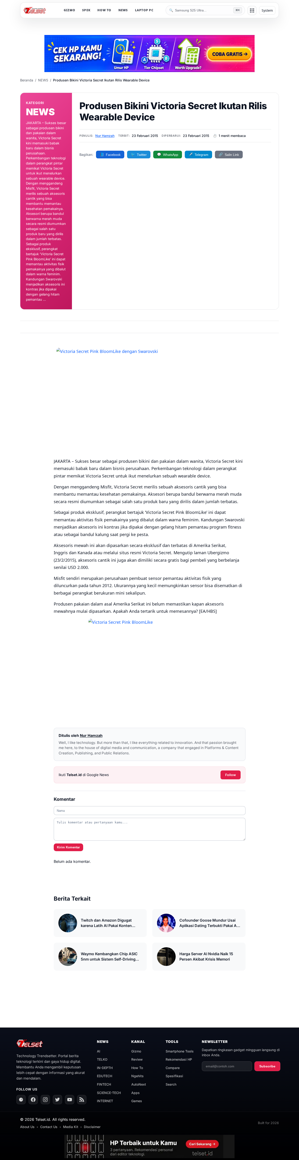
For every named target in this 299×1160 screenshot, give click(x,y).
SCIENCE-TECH (109, 1093)
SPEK (86, 10)
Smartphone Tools (180, 1051)
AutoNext (138, 1084)
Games (136, 1101)
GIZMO (69, 10)
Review (137, 1059)
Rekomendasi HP (179, 1059)
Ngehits (137, 1076)
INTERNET (105, 1101)
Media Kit (70, 1127)
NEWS (123, 10)
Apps (135, 1093)
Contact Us (48, 1127)
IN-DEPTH (105, 1068)
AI (98, 1051)
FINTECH (104, 1084)
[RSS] (81, 1099)
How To (137, 1068)
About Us (27, 1127)
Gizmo (136, 1051)
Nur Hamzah (104, 136)
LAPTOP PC (144, 10)
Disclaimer (92, 1127)
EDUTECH (104, 1076)
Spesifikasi (174, 1076)
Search (171, 1084)
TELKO (102, 1059)
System (267, 10)
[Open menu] (252, 10)
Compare (173, 1068)
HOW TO (104, 10)
